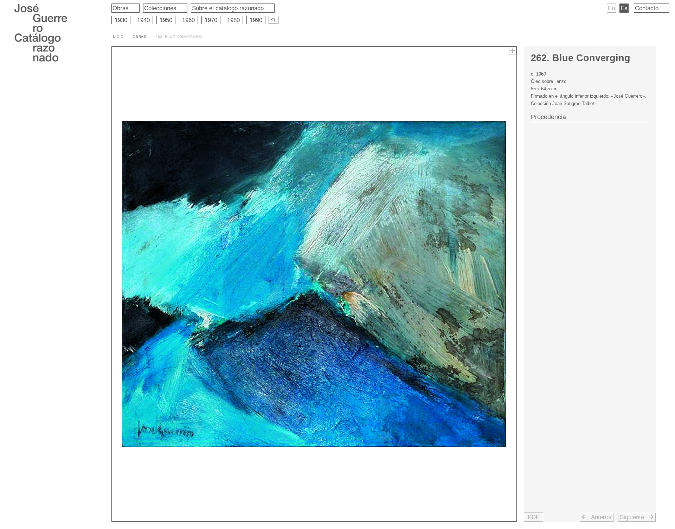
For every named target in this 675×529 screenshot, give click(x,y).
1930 (121, 20)
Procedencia (548, 116)
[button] (533, 517)
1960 (188, 20)
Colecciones (160, 8)
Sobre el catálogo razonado (228, 8)
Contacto (646, 8)
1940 (143, 20)
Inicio (117, 37)
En (611, 8)
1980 (233, 20)
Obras (120, 8)
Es (624, 8)
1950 (166, 20)
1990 (256, 20)
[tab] (590, 116)
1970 (211, 20)
